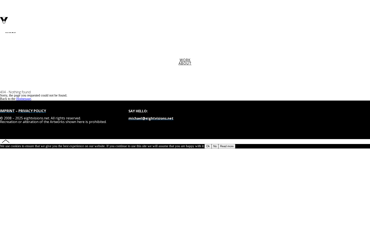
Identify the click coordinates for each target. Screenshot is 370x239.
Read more (227, 146)
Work (185, 60)
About (185, 63)
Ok (208, 146)
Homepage (23, 99)
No (215, 146)
